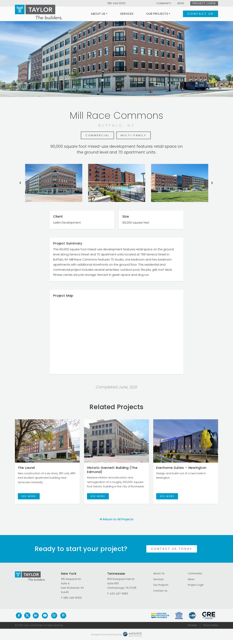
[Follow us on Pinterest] (63, 615)
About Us (98, 14)
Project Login (204, 3)
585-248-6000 (116, 3)
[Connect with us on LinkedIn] (36, 615)
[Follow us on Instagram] (54, 615)
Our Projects (157, 14)
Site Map (192, 625)
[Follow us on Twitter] (27, 615)
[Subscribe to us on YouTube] (45, 615)
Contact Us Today (171, 549)
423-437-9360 (119, 593)
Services (126, 14)
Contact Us (200, 14)
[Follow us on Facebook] (19, 615)
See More (28, 496)
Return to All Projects (118, 519)
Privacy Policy (210, 625)
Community (163, 3)
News (180, 3)
